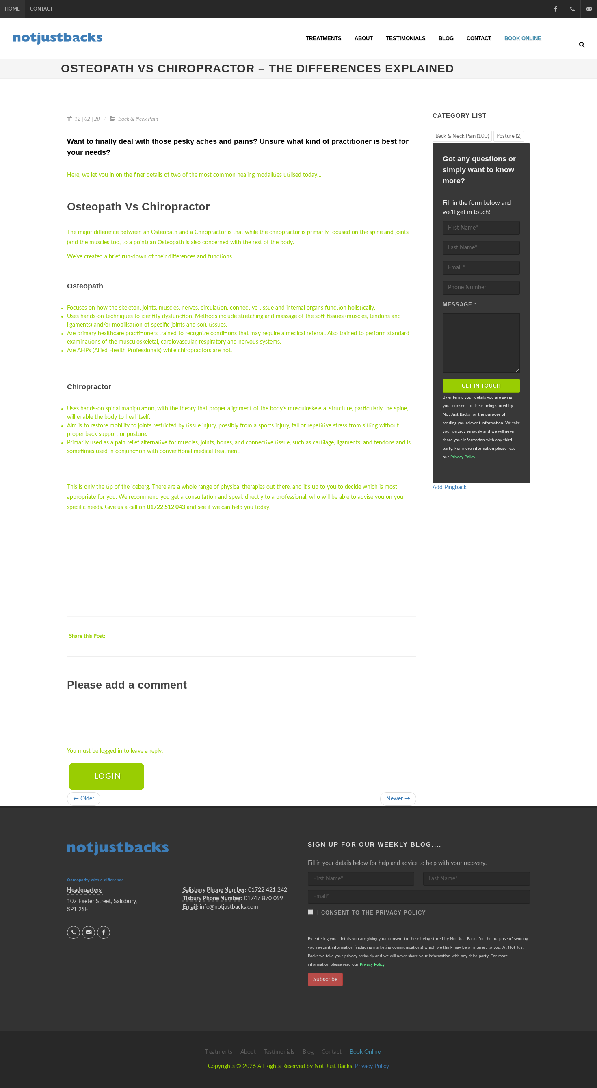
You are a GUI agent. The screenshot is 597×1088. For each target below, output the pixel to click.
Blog (446, 38)
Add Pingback (450, 487)
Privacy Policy (462, 457)
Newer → (398, 799)
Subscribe (325, 979)
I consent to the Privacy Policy (369, 913)
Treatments (324, 38)
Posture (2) (508, 136)
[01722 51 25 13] (572, 9)
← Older (83, 799)
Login (107, 776)
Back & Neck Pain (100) (462, 136)
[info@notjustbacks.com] (589, 9)
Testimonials (406, 38)
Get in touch (481, 386)
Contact (41, 9)
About (364, 38)
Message (460, 304)
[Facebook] (555, 9)
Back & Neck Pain (138, 119)
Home (12, 9)
